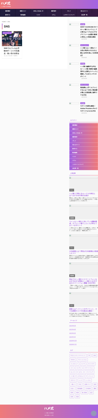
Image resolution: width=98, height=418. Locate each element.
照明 (72, 392)
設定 (91, 392)
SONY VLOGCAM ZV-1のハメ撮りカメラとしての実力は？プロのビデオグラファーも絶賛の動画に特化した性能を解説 (88, 32)
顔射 (72, 396)
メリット (90, 376)
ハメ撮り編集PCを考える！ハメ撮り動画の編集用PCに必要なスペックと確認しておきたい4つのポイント (89, 71)
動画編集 (23, 15)
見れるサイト (84, 11)
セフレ (80, 372)
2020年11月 (73, 344)
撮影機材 (7, 11)
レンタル (88, 380)
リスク (38, 15)
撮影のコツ (23, 11)
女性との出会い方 (38, 11)
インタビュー (74, 363)
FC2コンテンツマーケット (78, 355)
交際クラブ (87, 384)
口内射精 (88, 388)
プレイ (69, 11)
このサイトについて (69, 15)
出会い (72, 388)
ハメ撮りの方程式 (49, 413)
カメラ (83, 363)
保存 (95, 384)
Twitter (73, 359)
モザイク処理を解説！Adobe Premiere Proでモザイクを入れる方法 (88, 108)
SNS (94, 355)
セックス (73, 372)
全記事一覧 (84, 15)
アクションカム (82, 359)
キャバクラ (91, 363)
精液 (77, 392)
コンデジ (78, 368)
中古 (80, 384)
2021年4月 (72, 329)
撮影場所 (53, 11)
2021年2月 (72, 333)
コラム (54, 15)
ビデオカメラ (81, 376)
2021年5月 (72, 325)
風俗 (77, 396)
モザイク (73, 380)
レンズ (80, 380)
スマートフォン (88, 368)
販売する (7, 15)
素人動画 (84, 392)
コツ (72, 368)
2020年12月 (73, 340)
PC (89, 355)
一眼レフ (73, 384)
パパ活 (72, 376)
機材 (95, 388)
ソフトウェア (89, 372)
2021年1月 (72, 337)
